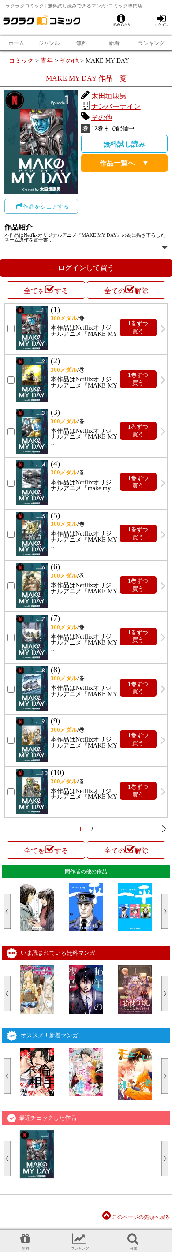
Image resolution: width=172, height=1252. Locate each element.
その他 (69, 60)
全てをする (46, 290)
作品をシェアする (46, 206)
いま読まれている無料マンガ (58, 953)
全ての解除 (126, 290)
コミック (21, 60)
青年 (47, 60)
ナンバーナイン (116, 106)
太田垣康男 (109, 96)
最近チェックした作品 (47, 1117)
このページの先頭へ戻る (140, 1217)
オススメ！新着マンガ (49, 1035)
